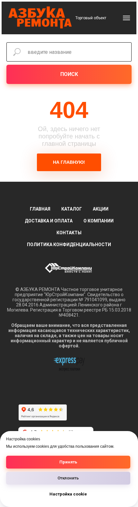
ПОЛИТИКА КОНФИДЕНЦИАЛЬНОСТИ (69, 244)
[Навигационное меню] (126, 18)
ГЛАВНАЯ (40, 209)
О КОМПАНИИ (98, 220)
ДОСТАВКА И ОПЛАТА (49, 220)
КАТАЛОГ (71, 209)
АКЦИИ (100, 209)
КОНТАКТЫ (69, 232)
